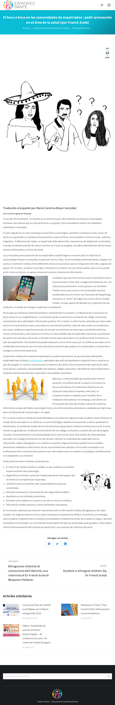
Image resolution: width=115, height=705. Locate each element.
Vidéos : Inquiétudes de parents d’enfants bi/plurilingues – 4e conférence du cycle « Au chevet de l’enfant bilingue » (36, 634)
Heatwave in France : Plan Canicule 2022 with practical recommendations (95, 609)
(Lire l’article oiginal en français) (17, 213)
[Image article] (11, 610)
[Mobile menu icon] (109, 5)
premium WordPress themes (66, 701)
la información (35, 360)
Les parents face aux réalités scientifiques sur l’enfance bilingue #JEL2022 (36, 609)
